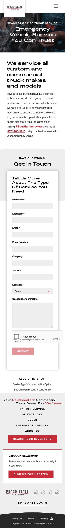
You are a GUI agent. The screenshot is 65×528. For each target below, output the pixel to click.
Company (17, 256)
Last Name (18, 213)
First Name (18, 199)
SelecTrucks (32, 414)
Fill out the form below (29, 126)
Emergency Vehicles (32, 425)
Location (17, 284)
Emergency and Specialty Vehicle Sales (33, 389)
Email (16, 228)
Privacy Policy (18, 518)
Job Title (16, 270)
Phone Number (20, 242)
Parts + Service (32, 409)
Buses (32, 420)
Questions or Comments (25, 299)
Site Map (31, 518)
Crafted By (43, 518)
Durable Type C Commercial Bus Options (32, 384)
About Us (32, 431)
